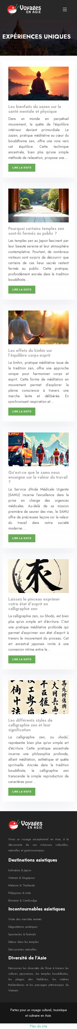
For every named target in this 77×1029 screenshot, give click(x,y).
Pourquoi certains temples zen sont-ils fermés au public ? (36, 231)
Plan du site (38, 1026)
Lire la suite (21, 167)
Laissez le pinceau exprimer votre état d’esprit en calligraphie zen (34, 604)
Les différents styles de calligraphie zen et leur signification (30, 725)
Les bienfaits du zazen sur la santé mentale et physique (34, 109)
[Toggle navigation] (64, 9)
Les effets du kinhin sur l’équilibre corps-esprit (30, 353)
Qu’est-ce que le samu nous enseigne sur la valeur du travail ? (38, 477)
